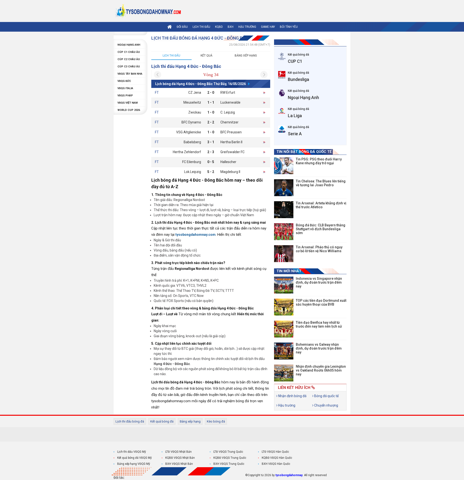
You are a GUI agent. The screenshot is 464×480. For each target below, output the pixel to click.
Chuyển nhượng (325, 405)
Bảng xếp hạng (246, 55)
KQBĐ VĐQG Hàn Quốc (277, 457)
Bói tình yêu (289, 27)
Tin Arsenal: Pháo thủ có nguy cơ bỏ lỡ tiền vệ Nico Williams (319, 249)
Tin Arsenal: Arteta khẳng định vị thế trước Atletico (321, 205)
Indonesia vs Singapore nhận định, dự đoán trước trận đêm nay (319, 282)
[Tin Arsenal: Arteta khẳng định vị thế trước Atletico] (283, 209)
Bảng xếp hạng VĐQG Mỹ (133, 464)
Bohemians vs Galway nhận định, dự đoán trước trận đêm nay (319, 348)
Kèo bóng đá (216, 421)
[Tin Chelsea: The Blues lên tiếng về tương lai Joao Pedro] (283, 187)
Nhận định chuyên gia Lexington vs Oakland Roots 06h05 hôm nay (321, 370)
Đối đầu (182, 27)
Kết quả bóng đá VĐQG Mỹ (134, 457)
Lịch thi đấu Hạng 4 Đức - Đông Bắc (186, 66)
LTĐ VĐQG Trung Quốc (228, 451)
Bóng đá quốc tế (326, 396)
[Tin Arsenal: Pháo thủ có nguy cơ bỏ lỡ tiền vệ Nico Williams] (283, 253)
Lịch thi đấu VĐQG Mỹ (131, 451)
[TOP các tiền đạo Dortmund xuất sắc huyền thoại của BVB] (283, 307)
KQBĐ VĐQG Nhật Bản (180, 457)
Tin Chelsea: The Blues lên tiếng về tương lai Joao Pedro (321, 183)
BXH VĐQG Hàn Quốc (276, 464)
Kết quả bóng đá (162, 421)
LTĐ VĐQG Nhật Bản (178, 451)
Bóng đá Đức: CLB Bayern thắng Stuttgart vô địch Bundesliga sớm (320, 229)
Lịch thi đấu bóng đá (130, 421)
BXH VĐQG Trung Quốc (228, 464)
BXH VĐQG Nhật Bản (179, 464)
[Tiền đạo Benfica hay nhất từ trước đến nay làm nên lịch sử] (283, 329)
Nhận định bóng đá (291, 396)
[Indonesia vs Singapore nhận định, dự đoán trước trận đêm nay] (283, 285)
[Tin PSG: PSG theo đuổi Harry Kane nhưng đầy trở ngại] (283, 165)
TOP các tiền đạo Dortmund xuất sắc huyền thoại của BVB (321, 302)
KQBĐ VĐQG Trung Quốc (229, 457)
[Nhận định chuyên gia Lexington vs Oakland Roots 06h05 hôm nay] (283, 373)
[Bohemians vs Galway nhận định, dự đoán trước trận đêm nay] (283, 351)
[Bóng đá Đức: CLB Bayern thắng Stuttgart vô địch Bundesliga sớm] (283, 231)
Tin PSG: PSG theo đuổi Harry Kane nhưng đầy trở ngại (319, 161)
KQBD (219, 27)
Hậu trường (247, 27)
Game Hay (268, 27)
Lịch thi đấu (201, 27)
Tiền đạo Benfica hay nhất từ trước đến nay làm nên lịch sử (319, 324)
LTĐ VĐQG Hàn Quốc (275, 451)
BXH (230, 27)
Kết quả (206, 55)
